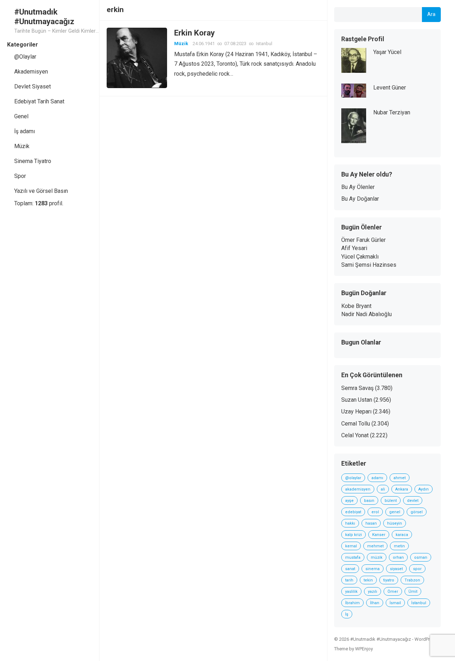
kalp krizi (353, 534)
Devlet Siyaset (32, 86)
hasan (371, 523)
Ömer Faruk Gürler (363, 240)
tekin (368, 580)
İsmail (395, 603)
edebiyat (353, 512)
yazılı (372, 591)
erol (375, 512)
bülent (391, 500)
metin (399, 546)
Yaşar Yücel (387, 52)
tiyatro (388, 580)
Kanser (378, 534)
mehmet (375, 546)
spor (417, 569)
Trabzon (412, 580)
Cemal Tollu (355, 423)
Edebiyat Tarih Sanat (39, 101)
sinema (372, 569)
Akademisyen (31, 71)
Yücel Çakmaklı (360, 256)
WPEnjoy (364, 648)
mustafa (352, 557)
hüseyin (394, 523)
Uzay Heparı (356, 411)
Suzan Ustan (356, 399)
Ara (431, 14)
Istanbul (264, 43)
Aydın (423, 489)
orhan (398, 557)
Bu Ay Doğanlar (360, 198)
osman (420, 557)
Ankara (401, 489)
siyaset (396, 569)
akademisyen (357, 489)
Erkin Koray (194, 32)
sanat (350, 569)
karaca (402, 534)
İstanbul (418, 603)
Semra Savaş (357, 388)
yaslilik (351, 591)
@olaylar (353, 478)
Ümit (412, 591)
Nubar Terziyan (391, 112)
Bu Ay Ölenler (358, 187)
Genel (21, 116)
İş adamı (24, 131)
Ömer (392, 591)
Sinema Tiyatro (32, 161)
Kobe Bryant (356, 306)
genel (394, 512)
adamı (377, 478)
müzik (376, 557)
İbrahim (352, 603)
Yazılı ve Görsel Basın (41, 191)
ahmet (400, 478)
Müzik (22, 146)
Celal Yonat (355, 435)
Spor (20, 176)
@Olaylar (25, 56)
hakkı (350, 523)
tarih (349, 580)
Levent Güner (389, 87)
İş (346, 614)
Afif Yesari (354, 248)
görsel (417, 512)
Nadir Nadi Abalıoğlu (366, 314)
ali (383, 489)
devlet (412, 500)
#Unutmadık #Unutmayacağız (44, 16)
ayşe (349, 500)
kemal (351, 546)
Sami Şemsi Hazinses (368, 264)
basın (369, 500)
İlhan (374, 603)
